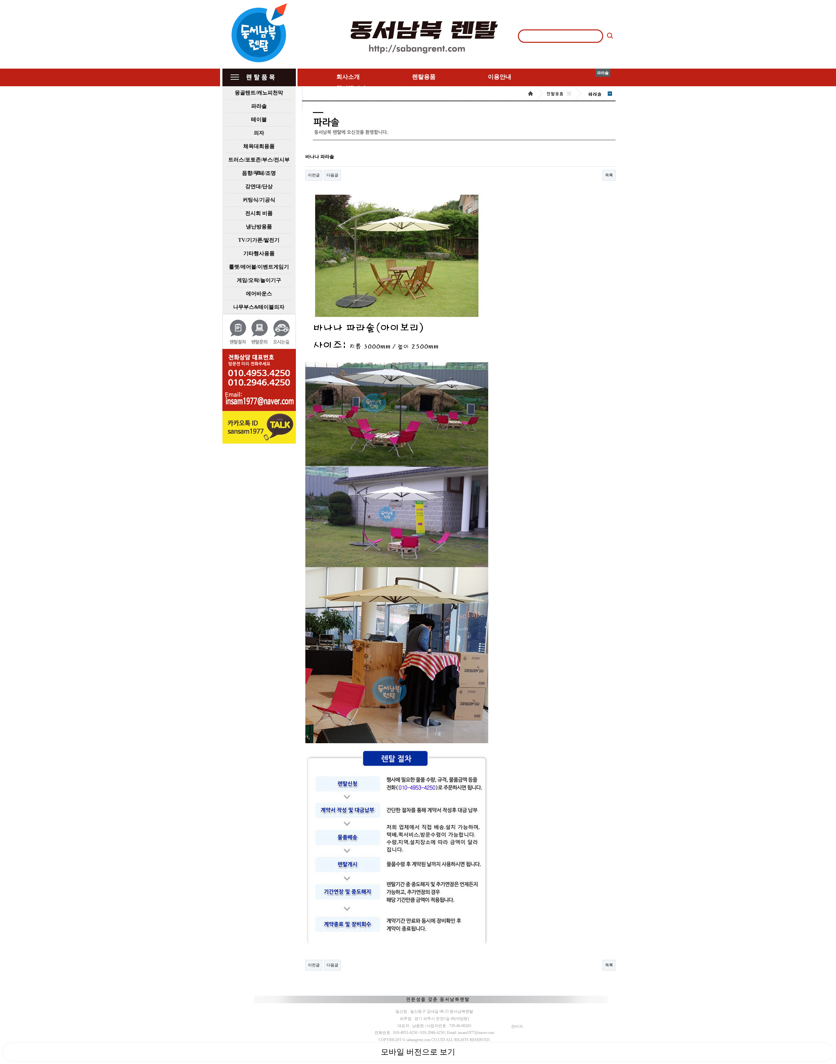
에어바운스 (259, 293)
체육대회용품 (259, 146)
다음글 (332, 175)
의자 (259, 133)
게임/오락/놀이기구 (259, 280)
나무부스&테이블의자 (258, 307)
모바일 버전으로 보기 (418, 1052)
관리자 (517, 1026)
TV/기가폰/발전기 (259, 240)
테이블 (259, 119)
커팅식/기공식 (259, 200)
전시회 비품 (259, 213)
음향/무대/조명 (259, 173)
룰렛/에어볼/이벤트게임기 (259, 267)
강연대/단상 (259, 186)
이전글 (314, 175)
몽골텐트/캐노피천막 (259, 92)
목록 (609, 175)
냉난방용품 (259, 226)
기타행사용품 (259, 253)
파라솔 (259, 106)
